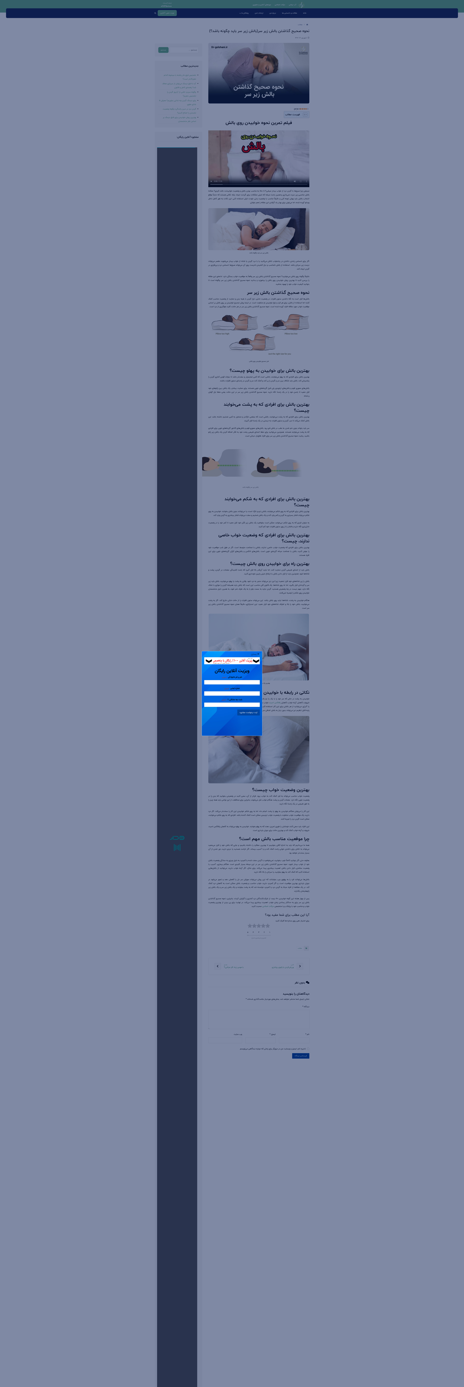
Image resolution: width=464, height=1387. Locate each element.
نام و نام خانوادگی (232, 677)
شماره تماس (232, 688)
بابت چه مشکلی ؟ (232, 699)
